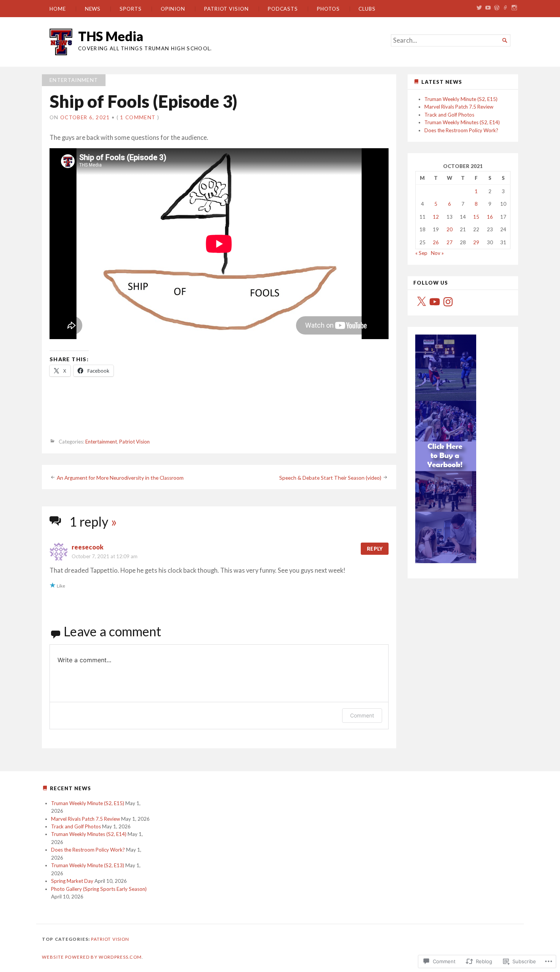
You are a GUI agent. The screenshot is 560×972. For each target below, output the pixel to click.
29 (476, 242)
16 (490, 217)
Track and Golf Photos (449, 115)
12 (436, 217)
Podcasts (283, 9)
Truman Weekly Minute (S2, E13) (87, 865)
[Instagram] (448, 302)
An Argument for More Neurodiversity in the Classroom (120, 477)
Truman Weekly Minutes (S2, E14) (462, 122)
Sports (131, 9)
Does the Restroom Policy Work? (461, 130)
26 (436, 242)
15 (476, 217)
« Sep (421, 253)
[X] (421, 302)
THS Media (110, 36)
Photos (328, 9)
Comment (362, 715)
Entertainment (74, 80)
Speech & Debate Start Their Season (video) (330, 477)
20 (449, 229)
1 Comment (137, 117)
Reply (374, 549)
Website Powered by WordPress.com (92, 956)
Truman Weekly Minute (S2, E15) (461, 99)
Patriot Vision (226, 9)
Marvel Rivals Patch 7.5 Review (458, 107)
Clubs (367, 9)
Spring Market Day (72, 881)
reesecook (88, 547)
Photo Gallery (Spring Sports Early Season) (99, 889)
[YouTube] (435, 302)
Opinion (173, 9)
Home (58, 9)
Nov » (437, 253)
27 (449, 242)
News (93, 9)
